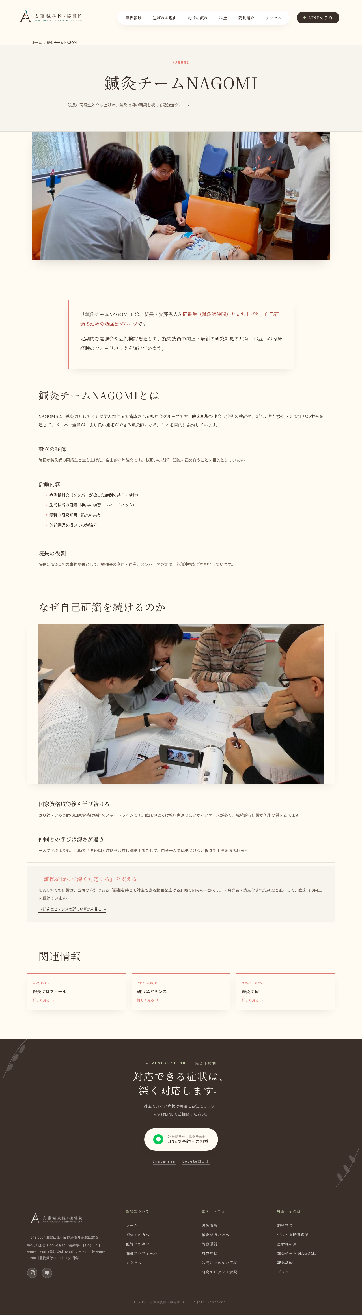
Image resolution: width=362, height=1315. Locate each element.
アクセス (273, 17)
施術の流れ (198, 17)
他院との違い (138, 1244)
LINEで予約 (321, 17)
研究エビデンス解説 (219, 1272)
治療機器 (209, 1244)
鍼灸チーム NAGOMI (296, 1253)
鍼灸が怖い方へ (215, 1234)
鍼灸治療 (209, 1225)
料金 (223, 17)
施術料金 (285, 1225)
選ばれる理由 (165, 17)
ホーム (37, 42)
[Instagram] (32, 1273)
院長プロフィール (141, 1253)
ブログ (283, 1272)
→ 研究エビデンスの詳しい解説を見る (70, 909)
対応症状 (209, 1253)
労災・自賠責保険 (293, 1234)
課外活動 (285, 1262)
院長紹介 (246, 17)
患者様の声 (287, 1244)
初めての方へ (138, 1234)
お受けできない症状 (219, 1262)
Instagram (164, 1162)
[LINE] (47, 1273)
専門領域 (134, 17)
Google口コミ (196, 1162)
